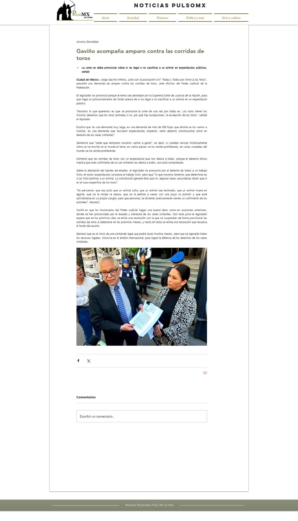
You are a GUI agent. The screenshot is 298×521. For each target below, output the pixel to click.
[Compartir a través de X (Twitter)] (88, 361)
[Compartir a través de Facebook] (78, 361)
